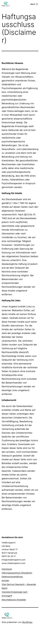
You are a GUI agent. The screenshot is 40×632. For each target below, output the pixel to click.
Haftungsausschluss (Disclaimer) (17, 573)
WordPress (27, 622)
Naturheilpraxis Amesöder (14, 600)
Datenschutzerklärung (12, 576)
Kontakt (5, 580)
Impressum (7, 569)
